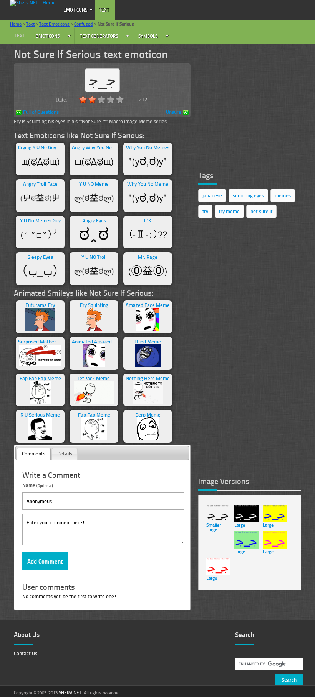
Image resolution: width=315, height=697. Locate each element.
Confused (83, 24)
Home (16, 24)
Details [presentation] (64, 453)
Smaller (213, 525)
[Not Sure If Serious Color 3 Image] (275, 547)
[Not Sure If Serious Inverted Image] (246, 520)
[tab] (34, 454)
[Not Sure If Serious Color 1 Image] (275, 520)
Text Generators (99, 36)
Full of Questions (41, 112)
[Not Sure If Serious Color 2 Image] (246, 547)
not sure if (261, 211)
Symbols (148, 36)
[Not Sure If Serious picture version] (218, 520)
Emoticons (75, 10)
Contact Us (25, 653)
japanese (212, 195)
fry (205, 211)
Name (37, 485)
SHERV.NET (70, 692)
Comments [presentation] (33, 453)
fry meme (229, 211)
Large (211, 529)
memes (283, 195)
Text (104, 10)
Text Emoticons (54, 24)
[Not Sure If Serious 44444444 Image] (218, 573)
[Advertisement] (255, 107)
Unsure (173, 112)
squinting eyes (248, 195)
